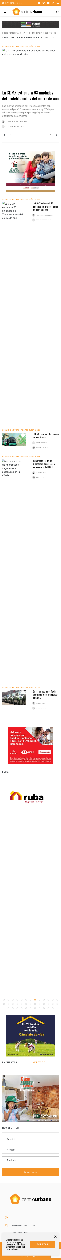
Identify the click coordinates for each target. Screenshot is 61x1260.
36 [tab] (48, 1008)
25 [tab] (52, 1004)
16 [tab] (12, 1004)
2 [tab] (8, 999)
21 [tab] (34, 1004)
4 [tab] (17, 999)
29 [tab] (17, 1008)
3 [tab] (12, 999)
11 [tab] (48, 999)
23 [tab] (43, 1004)
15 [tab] (8, 1004)
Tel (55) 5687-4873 (20, 1233)
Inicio (5, 33)
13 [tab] (57, 999)
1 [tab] (3, 999)
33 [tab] (34, 1008)
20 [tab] (30, 1004)
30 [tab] (21, 1008)
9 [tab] (39, 999)
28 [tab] (12, 1008)
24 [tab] (48, 1004)
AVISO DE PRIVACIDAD (30, 1257)
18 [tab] (21, 1004)
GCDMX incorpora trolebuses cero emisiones (46, 435)
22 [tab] (39, 1004)
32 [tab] (30, 1008)
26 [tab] (57, 1004)
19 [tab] (26, 1004)
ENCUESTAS (9, 1062)
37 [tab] (52, 1008)
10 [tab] (43, 999)
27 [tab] (8, 1008)
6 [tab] (26, 999)
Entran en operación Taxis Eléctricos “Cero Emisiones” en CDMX (45, 695)
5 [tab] (21, 999)
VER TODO (39, 1062)
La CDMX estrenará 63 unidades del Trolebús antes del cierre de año (30, 95)
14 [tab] (3, 1004)
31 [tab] (26, 1008)
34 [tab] (39, 1008)
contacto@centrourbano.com (23, 1225)
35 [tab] (43, 1008)
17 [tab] (17, 1004)
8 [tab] (34, 999)
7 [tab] (30, 999)
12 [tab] (52, 999)
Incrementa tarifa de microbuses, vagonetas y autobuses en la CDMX (44, 464)
